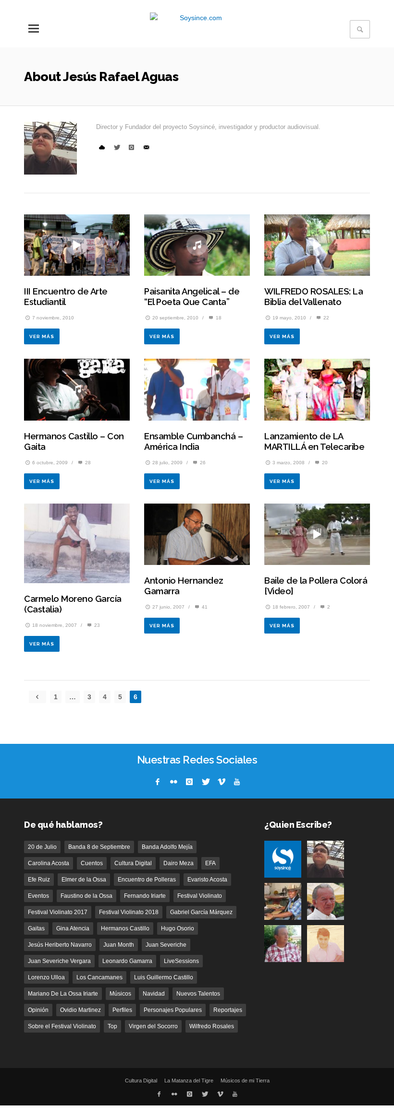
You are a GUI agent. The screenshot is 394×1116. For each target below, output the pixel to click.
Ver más (41, 336)
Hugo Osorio (177, 928)
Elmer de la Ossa (84, 879)
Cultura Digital (133, 863)
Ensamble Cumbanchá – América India (193, 441)
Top (112, 1026)
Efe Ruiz (39, 879)
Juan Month (118, 944)
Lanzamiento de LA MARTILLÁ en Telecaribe (314, 441)
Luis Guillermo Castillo (163, 977)
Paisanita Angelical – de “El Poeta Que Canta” (191, 296)
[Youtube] (237, 781)
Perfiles (122, 1010)
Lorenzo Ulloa (46, 977)
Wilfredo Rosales (211, 1026)
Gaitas (36, 928)
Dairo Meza (178, 863)
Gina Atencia (72, 928)
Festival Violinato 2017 (57, 912)
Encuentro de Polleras (147, 879)
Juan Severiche (166, 944)
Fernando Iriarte (145, 896)
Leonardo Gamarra (127, 961)
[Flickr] (173, 781)
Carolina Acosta (48, 863)
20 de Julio (42, 847)
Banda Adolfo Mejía (167, 847)
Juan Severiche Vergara (59, 961)
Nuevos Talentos (198, 993)
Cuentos (92, 863)
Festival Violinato (199, 896)
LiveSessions (181, 961)
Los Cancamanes (99, 977)
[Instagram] (189, 781)
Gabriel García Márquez (201, 912)
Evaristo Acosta (207, 879)
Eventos (38, 896)
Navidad (154, 993)
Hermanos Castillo (125, 928)
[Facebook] (157, 781)
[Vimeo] (221, 781)
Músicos (120, 993)
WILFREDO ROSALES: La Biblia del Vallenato (313, 296)
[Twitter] (205, 781)
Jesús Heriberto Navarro (60, 944)
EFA (210, 863)
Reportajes (227, 1010)
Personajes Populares (173, 1010)
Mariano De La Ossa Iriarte (63, 993)
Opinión (38, 1010)
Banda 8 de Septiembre (99, 847)
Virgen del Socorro (153, 1026)
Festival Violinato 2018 (129, 912)
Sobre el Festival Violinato (62, 1026)
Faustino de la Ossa (86, 896)
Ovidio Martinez (80, 1010)
